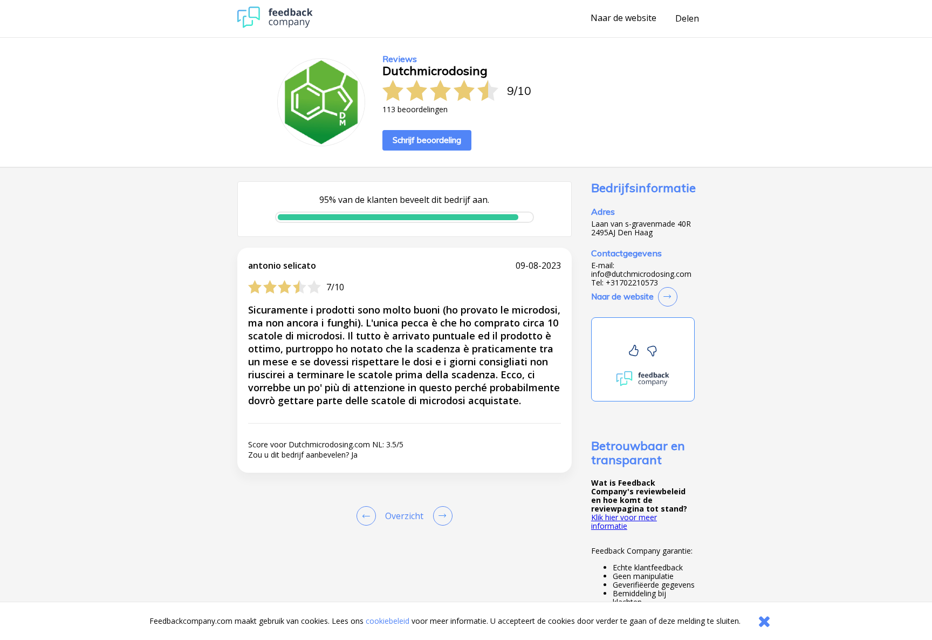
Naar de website (623, 18)
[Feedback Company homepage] (275, 25)
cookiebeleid (387, 621)
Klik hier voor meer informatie (624, 521)
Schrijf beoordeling (427, 140)
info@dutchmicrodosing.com (641, 274)
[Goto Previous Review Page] (368, 516)
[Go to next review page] (441, 516)
